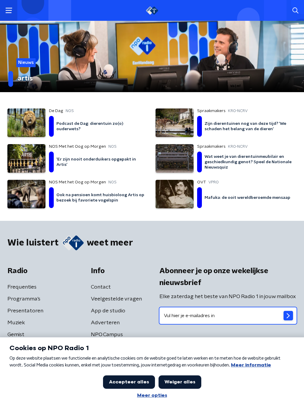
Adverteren (105, 322)
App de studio (108, 311)
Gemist (15, 334)
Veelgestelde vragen (116, 299)
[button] (9, 10)
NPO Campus (107, 334)
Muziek (16, 322)
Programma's (23, 299)
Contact (101, 287)
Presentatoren (25, 311)
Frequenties (22, 287)
